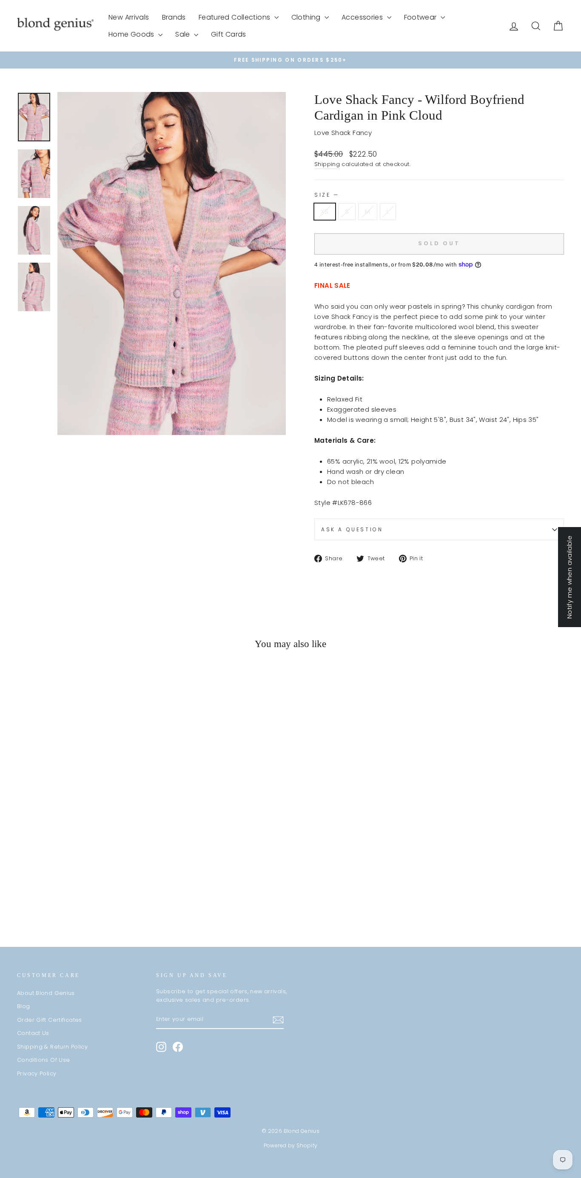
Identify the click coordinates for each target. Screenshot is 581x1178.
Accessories (363, 17)
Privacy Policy (36, 1073)
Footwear (421, 17)
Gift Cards (228, 34)
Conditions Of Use (43, 1059)
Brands (174, 17)
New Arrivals (128, 17)
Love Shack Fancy (343, 132)
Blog (23, 1006)
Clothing (306, 17)
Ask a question (352, 529)
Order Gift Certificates (49, 1019)
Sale (183, 34)
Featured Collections (235, 17)
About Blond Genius (46, 993)
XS (325, 211)
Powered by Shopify (291, 1145)
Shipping (327, 164)
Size (326, 194)
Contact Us (33, 1033)
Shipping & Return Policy (52, 1046)
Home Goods (132, 34)
